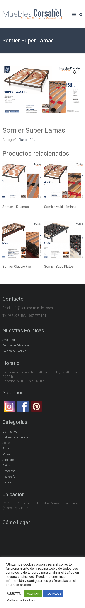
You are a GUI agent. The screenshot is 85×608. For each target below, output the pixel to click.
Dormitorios (9, 431)
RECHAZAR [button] (53, 593)
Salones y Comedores (16, 437)
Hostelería (8, 476)
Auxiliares (8, 459)
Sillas (6, 448)
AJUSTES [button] (14, 594)
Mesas (6, 454)
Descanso (8, 471)
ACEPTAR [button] (33, 593)
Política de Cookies (14, 351)
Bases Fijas (27, 140)
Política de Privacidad (16, 345)
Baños (6, 465)
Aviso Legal (9, 339)
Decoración (9, 482)
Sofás (6, 442)
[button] (75, 72)
